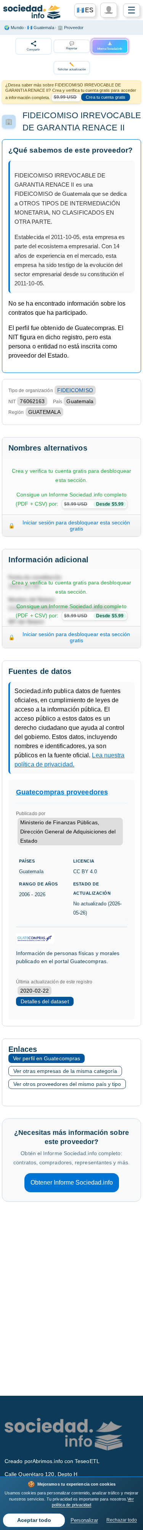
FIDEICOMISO (75, 390)
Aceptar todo (34, 1520)
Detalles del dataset (45, 1001)
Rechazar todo (121, 1520)
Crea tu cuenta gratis (105, 97)
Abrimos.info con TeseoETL (66, 1461)
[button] (85, 10)
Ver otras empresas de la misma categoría (65, 1071)
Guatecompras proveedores (62, 792)
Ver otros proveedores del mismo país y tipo (67, 1084)
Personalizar (84, 1520)
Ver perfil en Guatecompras (46, 1058)
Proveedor (71, 27)
